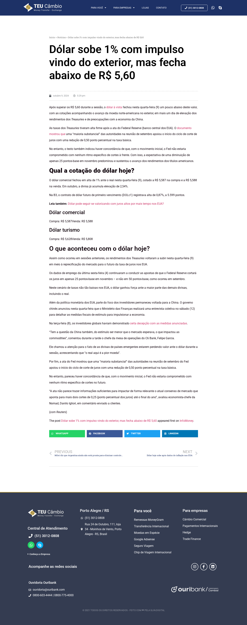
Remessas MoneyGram (149, 519)
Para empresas (122, 7)
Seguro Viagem (144, 546)
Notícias (61, 37)
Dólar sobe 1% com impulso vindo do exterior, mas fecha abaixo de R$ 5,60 (109, 420)
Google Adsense (144, 539)
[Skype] (39, 545)
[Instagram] (194, 566)
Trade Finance (192, 539)
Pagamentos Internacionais (200, 526)
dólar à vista (114, 107)
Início (52, 37)
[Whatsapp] (31, 545)
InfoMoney (186, 420)
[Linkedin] (212, 566)
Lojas (145, 7)
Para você (97, 7)
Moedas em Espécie (146, 532)
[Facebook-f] (203, 566)
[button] (67, 433)
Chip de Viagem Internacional (152, 552)
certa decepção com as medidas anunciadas (158, 323)
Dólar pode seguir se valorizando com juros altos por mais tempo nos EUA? (116, 203)
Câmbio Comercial (194, 519)
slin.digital (157, 610)
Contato (161, 7)
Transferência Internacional (151, 526)
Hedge (187, 532)
